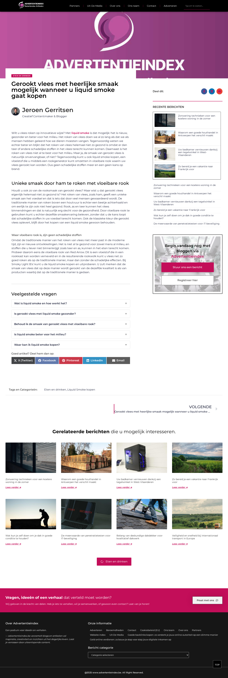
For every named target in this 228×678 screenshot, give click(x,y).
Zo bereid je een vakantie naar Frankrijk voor (195, 168)
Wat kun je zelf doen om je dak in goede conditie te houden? (183, 217)
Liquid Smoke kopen (81, 389)
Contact (151, 5)
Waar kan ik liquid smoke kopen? (70, 344)
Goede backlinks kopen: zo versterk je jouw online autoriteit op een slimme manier (173, 634)
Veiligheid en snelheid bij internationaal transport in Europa (195, 537)
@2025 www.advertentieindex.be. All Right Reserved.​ (114, 672)
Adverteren (170, 5)
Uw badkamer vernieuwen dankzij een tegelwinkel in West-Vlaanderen (197, 152)
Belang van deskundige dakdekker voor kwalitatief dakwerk (140, 537)
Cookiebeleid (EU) (150, 630)
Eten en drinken (22, 76)
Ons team (133, 5)
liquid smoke (80, 133)
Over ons (115, 5)
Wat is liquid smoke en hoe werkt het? (70, 303)
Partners (75, 5)
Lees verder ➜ (13, 487)
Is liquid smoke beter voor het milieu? (70, 334)
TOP (217, 664)
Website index (97, 634)
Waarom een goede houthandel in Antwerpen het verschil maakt (198, 134)
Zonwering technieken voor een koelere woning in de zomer (196, 117)
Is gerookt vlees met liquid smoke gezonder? (70, 313)
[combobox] (197, 6)
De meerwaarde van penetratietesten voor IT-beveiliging (186, 223)
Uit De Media (94, 5)
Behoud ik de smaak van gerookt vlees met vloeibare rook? (70, 324)
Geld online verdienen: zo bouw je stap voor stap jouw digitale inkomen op (130, 639)
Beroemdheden (115, 630)
